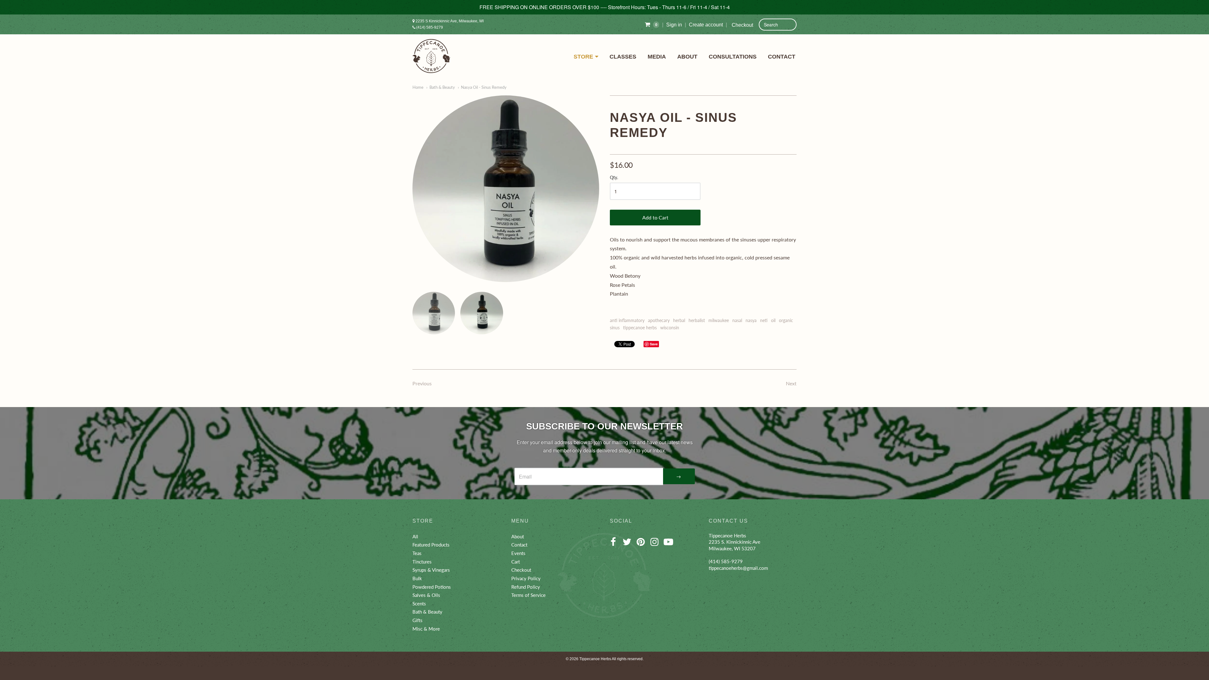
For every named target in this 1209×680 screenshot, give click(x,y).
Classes (623, 57)
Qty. (614, 177)
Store (583, 57)
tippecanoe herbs (640, 327)
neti (764, 320)
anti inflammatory (627, 320)
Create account (706, 24)
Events (518, 553)
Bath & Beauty (442, 87)
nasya (751, 320)
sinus (615, 327)
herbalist (697, 320)
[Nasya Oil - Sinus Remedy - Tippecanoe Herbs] (505, 188)
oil (773, 320)
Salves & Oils (426, 595)
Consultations (733, 57)
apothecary (659, 320)
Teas (417, 553)
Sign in (674, 24)
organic (786, 320)
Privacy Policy (526, 578)
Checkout (742, 25)
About (687, 57)
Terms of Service (528, 595)
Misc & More (426, 629)
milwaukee (718, 320)
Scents (419, 603)
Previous (422, 383)
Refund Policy (525, 587)
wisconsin (669, 327)
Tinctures (422, 561)
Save (654, 344)
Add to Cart (655, 217)
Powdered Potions (431, 587)
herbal (679, 320)
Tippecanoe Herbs (595, 659)
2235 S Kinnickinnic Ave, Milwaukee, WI (449, 21)
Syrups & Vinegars (431, 570)
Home (417, 87)
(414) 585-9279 (429, 27)
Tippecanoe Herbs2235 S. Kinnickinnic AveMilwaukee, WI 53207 (734, 542)
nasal (737, 320)
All (415, 536)
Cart (515, 561)
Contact (781, 57)
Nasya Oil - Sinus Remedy (484, 87)
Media (657, 57)
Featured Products (431, 544)
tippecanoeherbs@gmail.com (738, 568)
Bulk (417, 578)
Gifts (417, 620)
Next (791, 383)
